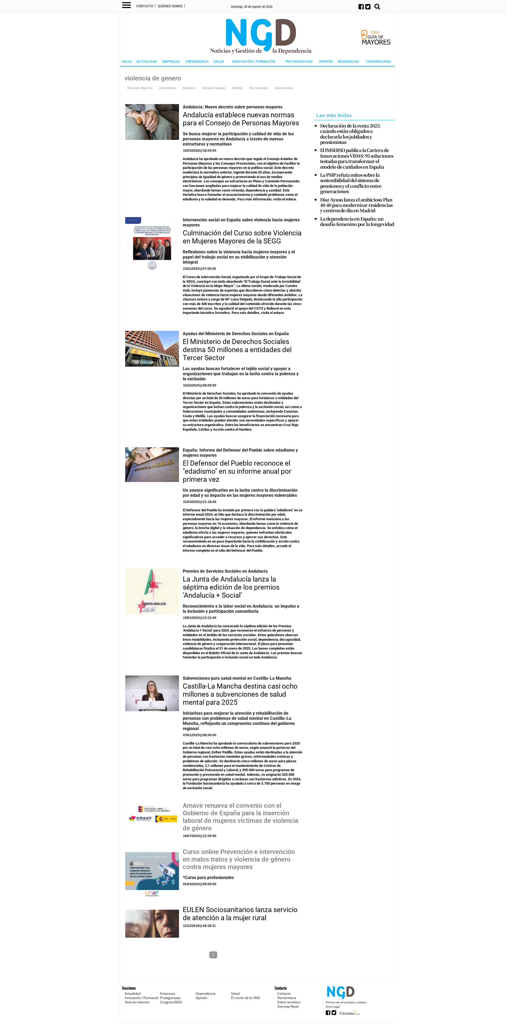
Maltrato (237, 88)
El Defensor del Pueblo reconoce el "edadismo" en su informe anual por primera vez (237, 471)
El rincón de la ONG (245, 997)
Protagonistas (299, 61)
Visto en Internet (137, 1002)
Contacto (144, 6)
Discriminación (258, 88)
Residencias (348, 61)
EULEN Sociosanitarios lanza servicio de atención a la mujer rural (240, 914)
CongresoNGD (378, 61)
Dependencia (197, 61)
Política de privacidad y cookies (346, 1002)
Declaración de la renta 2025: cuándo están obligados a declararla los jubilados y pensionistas (350, 134)
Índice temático (288, 1002)
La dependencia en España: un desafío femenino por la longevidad (357, 221)
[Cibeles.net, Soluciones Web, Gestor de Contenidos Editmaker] (349, 1014)
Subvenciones (284, 88)
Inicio (126, 61)
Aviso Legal (333, 1006)
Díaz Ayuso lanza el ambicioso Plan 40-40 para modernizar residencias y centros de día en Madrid (356, 205)
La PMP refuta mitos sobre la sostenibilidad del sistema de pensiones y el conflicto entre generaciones (350, 183)
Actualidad (146, 61)
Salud (218, 61)
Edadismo (188, 88)
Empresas (171, 61)
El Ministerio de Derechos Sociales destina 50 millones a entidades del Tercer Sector (237, 350)
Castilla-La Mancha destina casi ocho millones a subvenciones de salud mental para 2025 (240, 694)
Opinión (326, 61)
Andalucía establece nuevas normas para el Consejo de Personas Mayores (241, 119)
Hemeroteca (286, 997)
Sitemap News (288, 1006)
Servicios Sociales (214, 88)
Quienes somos (170, 6)
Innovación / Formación (253, 61)
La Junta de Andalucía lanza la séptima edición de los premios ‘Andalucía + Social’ (231, 587)
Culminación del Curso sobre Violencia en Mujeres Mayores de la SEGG (242, 237)
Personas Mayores (139, 88)
